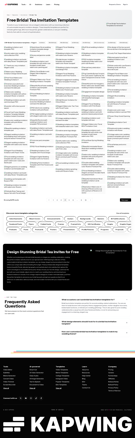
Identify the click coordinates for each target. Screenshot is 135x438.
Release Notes (113, 382)
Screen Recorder (9, 385)
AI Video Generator (37, 373)
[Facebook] (41, 398)
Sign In (125, 4)
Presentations (69, 230)
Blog (83, 379)
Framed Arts (76, 224)
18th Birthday (64, 42)
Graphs (110, 224)
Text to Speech (35, 382)
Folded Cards (46, 224)
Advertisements (15, 219)
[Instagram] (31, 398)
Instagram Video (62, 379)
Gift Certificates (94, 224)
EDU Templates (61, 385)
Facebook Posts (15, 224)
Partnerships (112, 376)
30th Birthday (123, 42)
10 (85, 200)
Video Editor (7, 370)
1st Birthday (75, 42)
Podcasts (13, 230)
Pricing (56, 4)
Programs (105, 230)
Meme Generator (9, 376)
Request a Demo (115, 4)
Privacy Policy (113, 388)
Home (8, 15)
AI (30, 4)
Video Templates (62, 370)
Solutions (38, 4)
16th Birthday (52, 42)
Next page (124, 200)
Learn (48, 4)
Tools (23, 4)
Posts (26, 230)
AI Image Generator (37, 379)
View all (6, 388)
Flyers (31, 224)
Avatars (70, 219)
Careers (111, 373)
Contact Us (86, 388)
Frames (61, 224)
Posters (53, 230)
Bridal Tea (33, 15)
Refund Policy (113, 385)
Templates (15, 15)
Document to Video (37, 385)
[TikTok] (36, 398)
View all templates (122, 213)
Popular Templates (62, 382)
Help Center (86, 376)
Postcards (39, 230)
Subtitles (6, 373)
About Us (85, 370)
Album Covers (34, 219)
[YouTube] (26, 398)
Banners (101, 219)
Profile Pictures (88, 230)
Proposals (120, 230)
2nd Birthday (112, 42)
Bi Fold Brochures (118, 219)
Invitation (23, 15)
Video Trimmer (8, 382)
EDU (83, 382)
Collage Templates (62, 376)
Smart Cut (33, 370)
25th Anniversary (99, 42)
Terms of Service (114, 391)
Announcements (53, 219)
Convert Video (8, 379)
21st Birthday (86, 42)
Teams (84, 385)
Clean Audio (34, 376)
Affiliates (111, 379)
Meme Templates (62, 373)
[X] (21, 398)
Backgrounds (85, 219)
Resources (86, 373)
